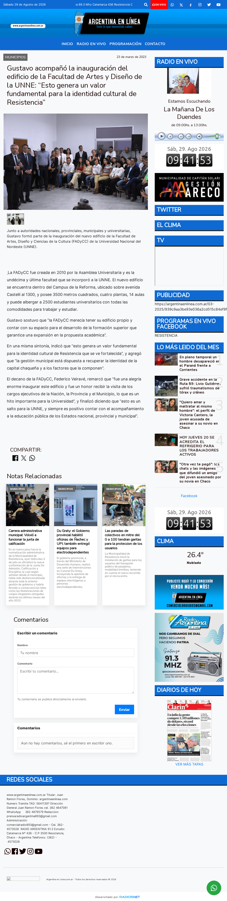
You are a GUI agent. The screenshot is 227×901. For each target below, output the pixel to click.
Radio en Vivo (91, 43)
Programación (125, 43)
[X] (181, 4)
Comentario (24, 663)
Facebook (189, 496)
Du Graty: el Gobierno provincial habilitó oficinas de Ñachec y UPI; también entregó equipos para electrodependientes (73, 542)
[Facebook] (191, 4)
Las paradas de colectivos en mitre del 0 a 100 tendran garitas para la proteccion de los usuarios (123, 540)
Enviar (124, 709)
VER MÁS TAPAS (189, 764)
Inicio (67, 43)
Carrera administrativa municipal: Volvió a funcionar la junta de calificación (25, 537)
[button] (146, 4)
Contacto (155, 43)
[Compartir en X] (23, 458)
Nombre (22, 645)
